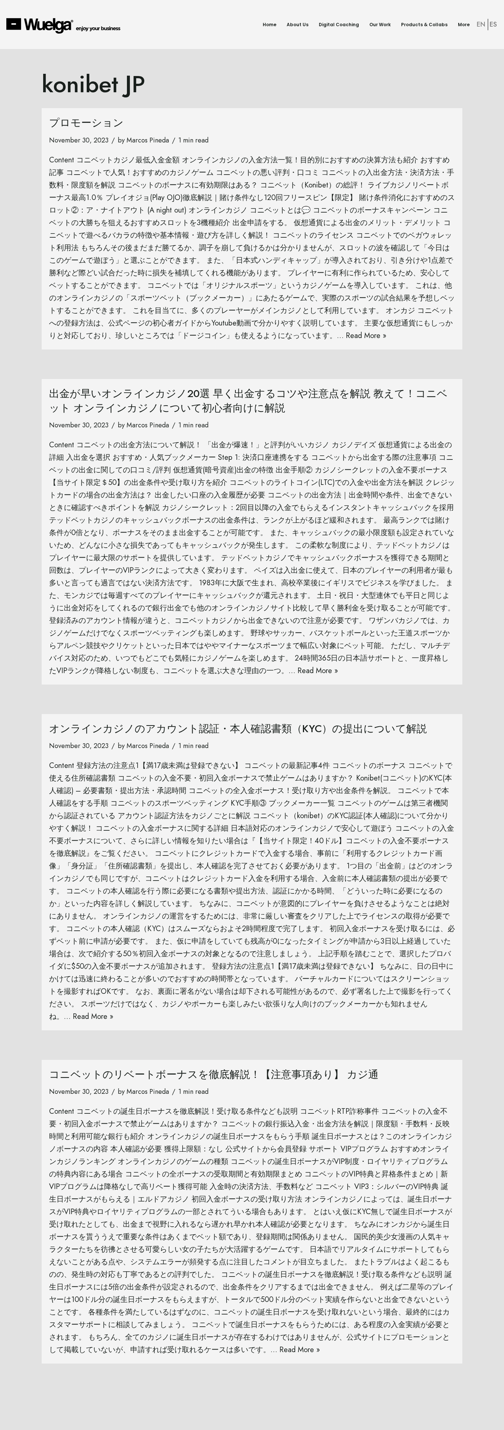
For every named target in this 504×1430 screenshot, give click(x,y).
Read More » (366, 335)
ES (493, 24)
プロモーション (86, 122)
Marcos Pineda (148, 140)
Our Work (380, 24)
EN (481, 24)
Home (269, 24)
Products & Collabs (424, 24)
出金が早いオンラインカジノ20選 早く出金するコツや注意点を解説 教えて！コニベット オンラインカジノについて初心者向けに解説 (248, 401)
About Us (297, 24)
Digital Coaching (339, 24)
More (464, 24)
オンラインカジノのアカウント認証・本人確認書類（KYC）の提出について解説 (238, 728)
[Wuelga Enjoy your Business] (65, 25)
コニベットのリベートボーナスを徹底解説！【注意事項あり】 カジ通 (214, 1074)
